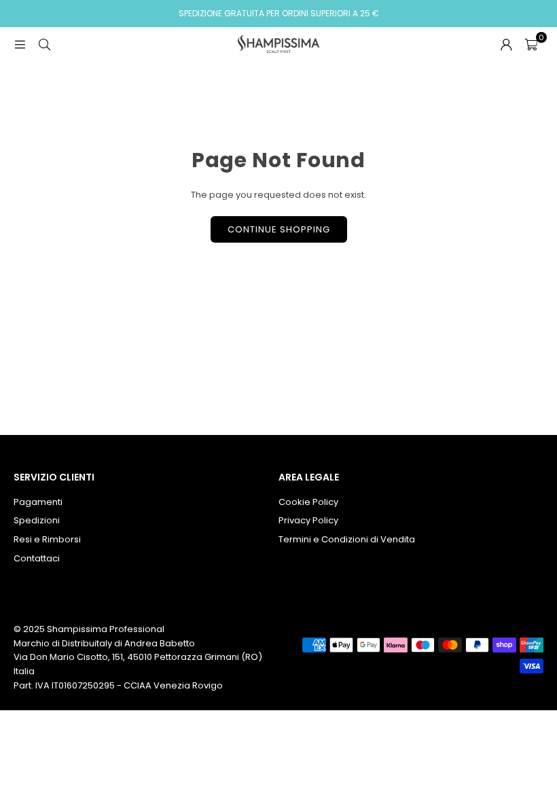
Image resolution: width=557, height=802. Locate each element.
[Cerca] (44, 43)
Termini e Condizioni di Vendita (346, 539)
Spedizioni (37, 520)
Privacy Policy (308, 520)
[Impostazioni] (506, 44)
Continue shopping (279, 229)
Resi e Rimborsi (47, 539)
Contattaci (37, 558)
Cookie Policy (308, 501)
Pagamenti (38, 501)
